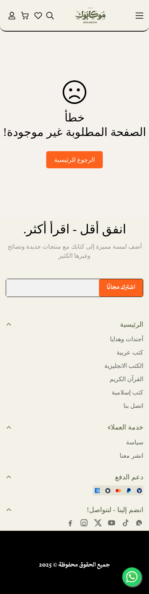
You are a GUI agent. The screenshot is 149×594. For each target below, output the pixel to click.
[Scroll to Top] (13, 553)
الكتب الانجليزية (123, 365)
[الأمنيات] (38, 16)
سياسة (134, 442)
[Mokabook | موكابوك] (90, 15)
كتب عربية (130, 352)
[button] (25, 15)
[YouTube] (111, 523)
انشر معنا (131, 455)
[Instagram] (84, 523)
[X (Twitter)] (98, 523)
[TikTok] (125, 523)
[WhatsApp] (139, 523)
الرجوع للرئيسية (74, 159)
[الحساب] (12, 16)
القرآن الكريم (126, 379)
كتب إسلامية (127, 392)
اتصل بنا (133, 405)
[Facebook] (70, 523)
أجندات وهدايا (126, 339)
